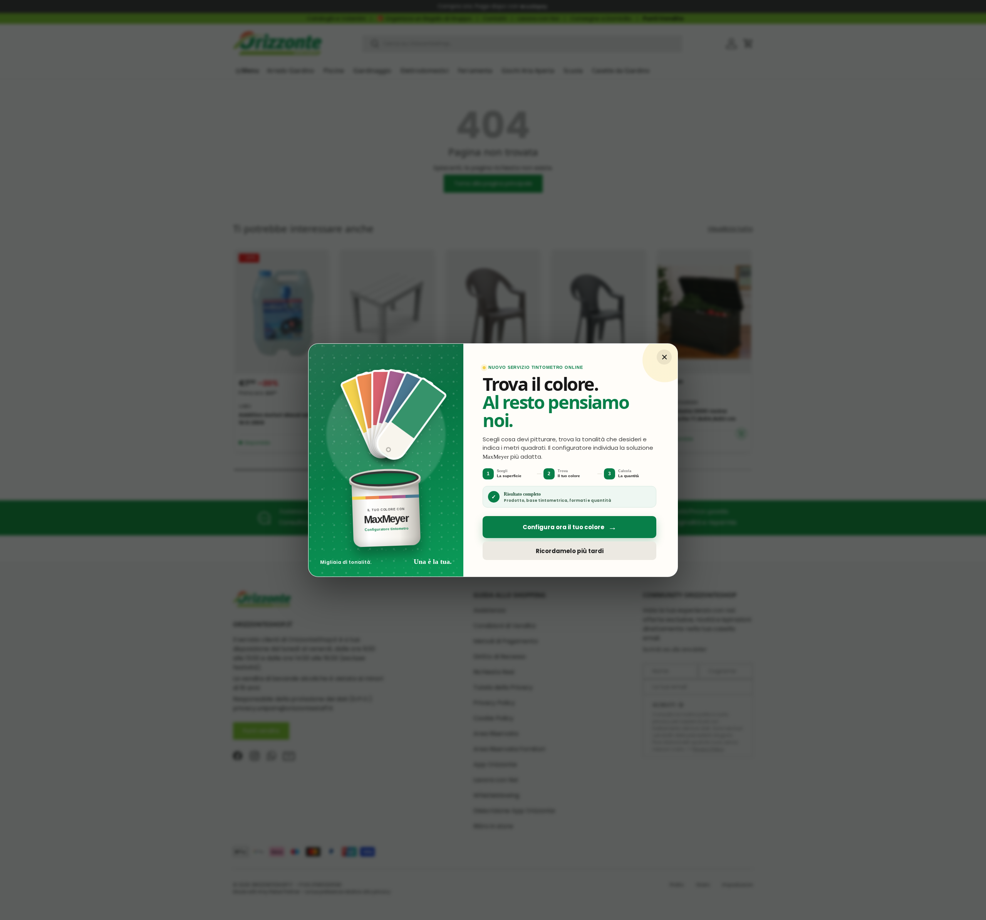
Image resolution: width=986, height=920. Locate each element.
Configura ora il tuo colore (570, 527)
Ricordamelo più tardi (570, 551)
